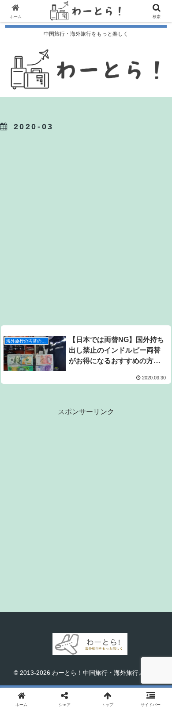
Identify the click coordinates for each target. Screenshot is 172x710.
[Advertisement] (86, 226)
